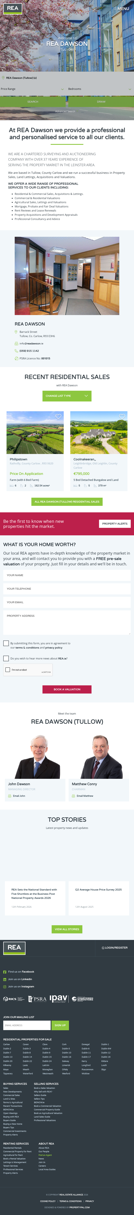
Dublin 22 (27, 1061)
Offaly (65, 1069)
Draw (101, 101)
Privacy (89, 1201)
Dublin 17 (86, 1057)
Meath (26, 1069)
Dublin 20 (7, 1061)
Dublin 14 (27, 1057)
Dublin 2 (7, 1049)
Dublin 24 (47, 1061)
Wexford (66, 1073)
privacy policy (53, 647)
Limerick (66, 1065)
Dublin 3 (27, 1049)
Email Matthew (85, 796)
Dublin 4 (46, 1049)
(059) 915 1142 (29, 351)
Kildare (104, 1061)
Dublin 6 (86, 1049)
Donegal (86, 1044)
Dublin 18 (105, 1057)
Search (32, 101)
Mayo (5, 1069)
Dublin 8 (27, 1053)
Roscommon (87, 1069)
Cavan (26, 1044)
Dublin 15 (47, 1057)
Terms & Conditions (70, 1201)
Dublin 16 (66, 1057)
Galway (65, 1061)
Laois (25, 1065)
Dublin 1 (105, 1044)
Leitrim (45, 1065)
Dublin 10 (66, 1053)
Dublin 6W (106, 1049)
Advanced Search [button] (65, 111)
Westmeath (47, 1073)
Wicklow (86, 1073)
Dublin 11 (86, 1053)
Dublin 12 (105, 1053)
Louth (104, 1065)
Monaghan (47, 1069)
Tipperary (7, 1073)
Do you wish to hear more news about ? (38, 658)
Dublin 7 (7, 1053)
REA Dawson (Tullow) (21, 78)
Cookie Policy (48, 1201)
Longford (86, 1065)
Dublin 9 (46, 1053)
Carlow (6, 1044)
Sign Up (60, 1025)
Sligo (103, 1069)
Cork (64, 1044)
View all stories (67, 929)
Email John (19, 796)
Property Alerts (114, 523)
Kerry (84, 1061)
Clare (44, 1044)
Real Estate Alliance (71, 1195)
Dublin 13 (7, 1057)
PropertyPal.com (79, 1207)
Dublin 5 (66, 1049)
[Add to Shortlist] (58, 417)
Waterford (28, 1073)
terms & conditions (27, 647)
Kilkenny (7, 1065)
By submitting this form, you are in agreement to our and (40, 645)
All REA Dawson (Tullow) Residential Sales (67, 501)
